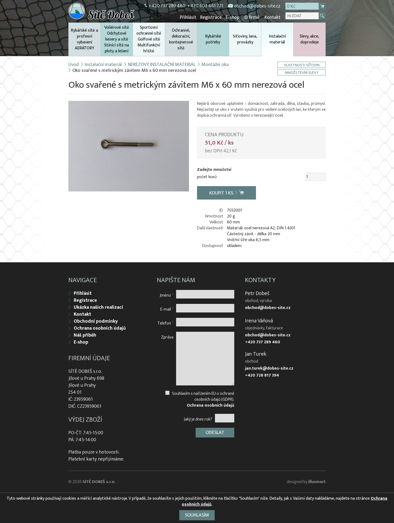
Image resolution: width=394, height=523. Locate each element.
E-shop (232, 17)
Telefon (165, 323)
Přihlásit (188, 17)
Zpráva (167, 337)
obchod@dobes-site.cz (257, 6)
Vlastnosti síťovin (301, 65)
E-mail (166, 309)
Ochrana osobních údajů (100, 328)
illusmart (317, 481)
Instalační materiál (277, 39)
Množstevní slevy (301, 72)
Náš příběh (85, 335)
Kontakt (272, 17)
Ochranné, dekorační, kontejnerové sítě (181, 39)
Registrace (211, 17)
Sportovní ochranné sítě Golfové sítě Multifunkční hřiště (148, 39)
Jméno (166, 295)
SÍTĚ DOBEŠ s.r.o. (99, 481)
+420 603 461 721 (205, 5)
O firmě (251, 17)
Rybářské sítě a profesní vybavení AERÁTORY (84, 39)
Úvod (73, 65)
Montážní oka (215, 65)
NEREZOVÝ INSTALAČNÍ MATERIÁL (162, 65)
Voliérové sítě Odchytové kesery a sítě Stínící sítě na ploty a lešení (116, 39)
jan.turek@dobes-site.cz (269, 368)
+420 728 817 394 (262, 375)
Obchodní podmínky (96, 321)
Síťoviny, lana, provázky (245, 39)
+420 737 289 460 (166, 5)
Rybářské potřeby (213, 39)
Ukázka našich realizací (98, 307)
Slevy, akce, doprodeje (309, 39)
